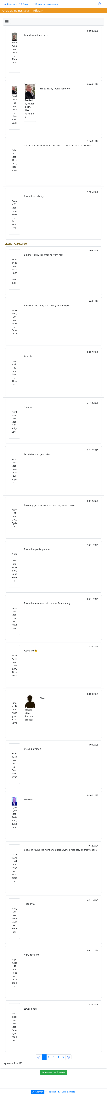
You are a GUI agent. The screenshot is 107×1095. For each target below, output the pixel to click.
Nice (42, 698)
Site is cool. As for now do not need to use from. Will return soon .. (59, 145)
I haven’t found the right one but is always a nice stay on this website (60, 849)
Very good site (31, 954)
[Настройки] (100, 4)
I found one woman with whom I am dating (47, 603)
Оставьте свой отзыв (53, 1072)
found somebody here (36, 35)
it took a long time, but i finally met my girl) (46, 305)
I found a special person (37, 549)
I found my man (32, 748)
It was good (30, 1008)
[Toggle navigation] (7, 21)
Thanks (28, 407)
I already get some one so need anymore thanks (49, 505)
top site (28, 356)
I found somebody (34, 196)
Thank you (29, 903)
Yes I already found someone (55, 88)
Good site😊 (30, 650)
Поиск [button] (25, 4)
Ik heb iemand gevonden (37, 454)
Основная (12, 4)
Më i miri (28, 799)
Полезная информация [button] (47, 4)
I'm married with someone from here (44, 254)
